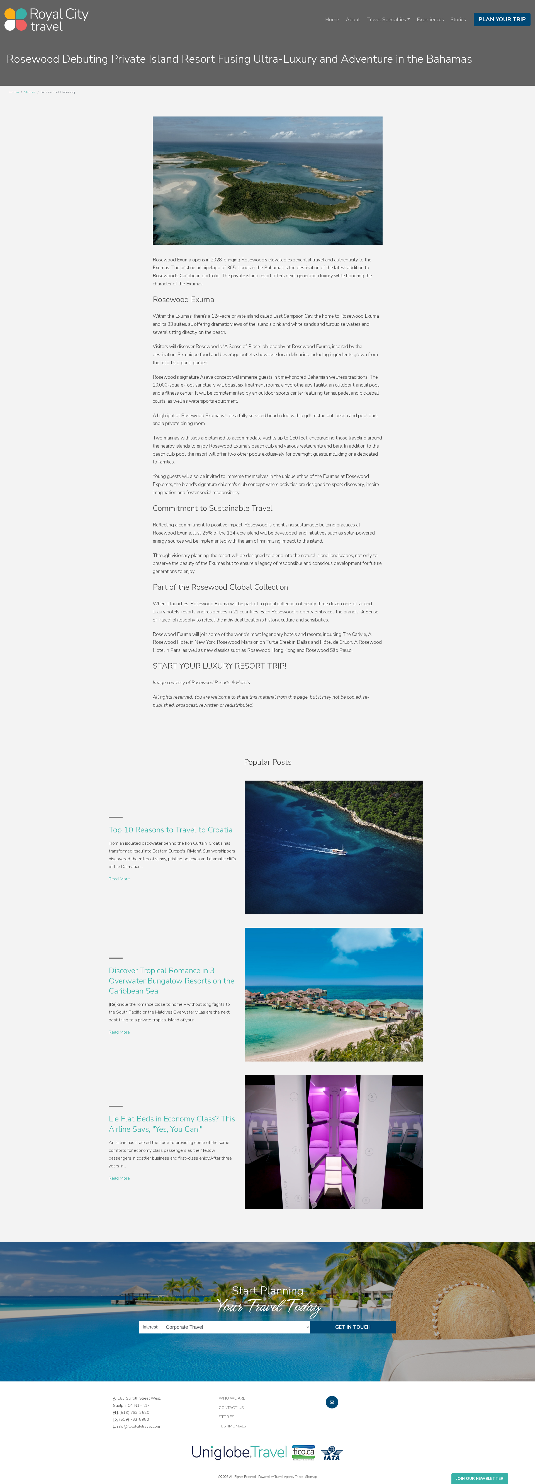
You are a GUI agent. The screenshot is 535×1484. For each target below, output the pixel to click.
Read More (119, 879)
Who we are (232, 1398)
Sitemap (311, 1477)
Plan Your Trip (502, 19)
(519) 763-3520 (134, 1412)
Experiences (430, 19)
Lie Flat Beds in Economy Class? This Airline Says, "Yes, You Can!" (172, 1124)
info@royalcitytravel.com (138, 1426)
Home (332, 19)
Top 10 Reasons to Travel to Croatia (171, 830)
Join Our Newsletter (480, 1478)
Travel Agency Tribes (288, 1477)
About (353, 19)
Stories (458, 19)
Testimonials (232, 1426)
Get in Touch (353, 1327)
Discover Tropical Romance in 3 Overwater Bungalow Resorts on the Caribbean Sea (171, 980)
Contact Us (231, 1407)
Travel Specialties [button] (386, 19)
